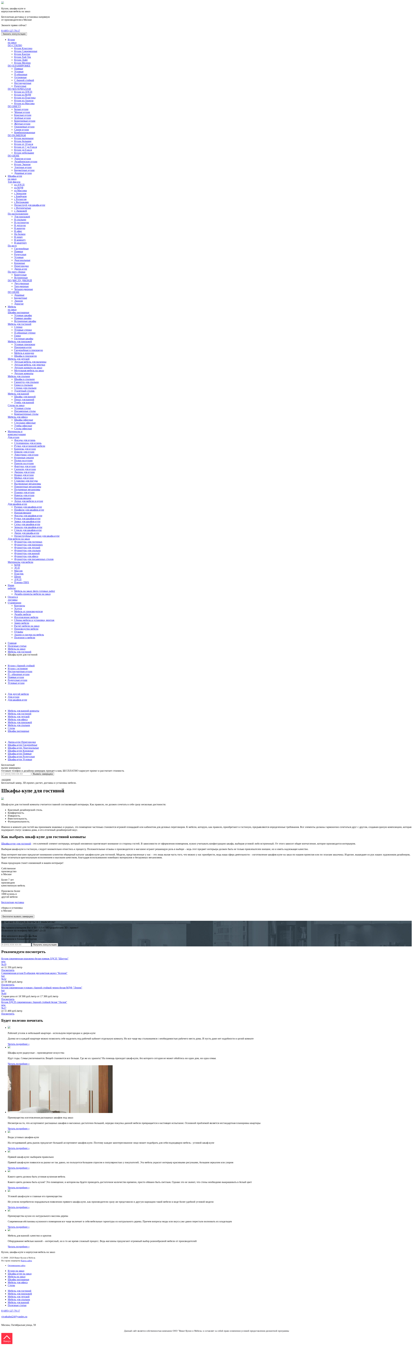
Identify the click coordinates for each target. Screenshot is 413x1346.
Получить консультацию (45, 945)
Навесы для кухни (24, 495)
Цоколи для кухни (24, 451)
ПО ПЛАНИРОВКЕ (19, 65)
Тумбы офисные (23, 425)
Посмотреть (7, 970)
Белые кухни (21, 109)
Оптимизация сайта (16, 1265)
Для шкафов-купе (17, 504)
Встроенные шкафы (25, 321)
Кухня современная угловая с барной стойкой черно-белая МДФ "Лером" (41, 987)
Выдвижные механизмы (27, 483)
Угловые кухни (16, 683)
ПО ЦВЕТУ (14, 106)
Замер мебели (21, 623)
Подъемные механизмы (27, 489)
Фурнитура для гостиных (28, 541)
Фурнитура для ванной (27, 553)
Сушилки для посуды (26, 480)
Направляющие (22, 498)
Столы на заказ (16, 405)
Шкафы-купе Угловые (20, 759)
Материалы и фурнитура (15, 688)
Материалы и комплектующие (17, 433)
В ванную (19, 228)
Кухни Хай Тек (22, 57)
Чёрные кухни (22, 112)
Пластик (19, 573)
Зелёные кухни (22, 118)
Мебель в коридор (24, 353)
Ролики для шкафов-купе (28, 507)
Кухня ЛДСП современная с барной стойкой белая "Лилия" (34, 1002)
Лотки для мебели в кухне (28, 501)
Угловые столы (22, 408)
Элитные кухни (23, 167)
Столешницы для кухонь (27, 443)
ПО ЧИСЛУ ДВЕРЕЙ (20, 280)
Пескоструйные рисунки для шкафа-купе (37, 536)
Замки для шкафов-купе (27, 521)
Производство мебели (26, 628)
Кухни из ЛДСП (23, 91)
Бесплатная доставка (12, 902)
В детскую (20, 225)
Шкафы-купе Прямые (20, 753)
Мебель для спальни (19, 376)
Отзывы (18, 631)
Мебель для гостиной (19, 324)
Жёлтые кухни (22, 123)
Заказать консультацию (14, 34)
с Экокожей (20, 210)
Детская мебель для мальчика (30, 361)
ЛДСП (17, 579)
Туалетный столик (24, 390)
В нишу (18, 237)
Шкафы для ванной (25, 396)
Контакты (19, 605)
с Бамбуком (20, 196)
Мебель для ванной (18, 393)
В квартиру (20, 242)
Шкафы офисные (23, 419)
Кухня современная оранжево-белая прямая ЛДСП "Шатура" (35, 958)
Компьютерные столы (26, 414)
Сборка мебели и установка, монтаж (34, 620)
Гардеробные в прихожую (28, 350)
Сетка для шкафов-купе (27, 524)
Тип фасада (14, 181)
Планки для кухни (24, 492)
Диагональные (22, 260)
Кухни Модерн (22, 62)
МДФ (17, 565)
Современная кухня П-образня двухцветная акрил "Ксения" (34, 973)
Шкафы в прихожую (25, 356)
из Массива (20, 190)
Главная (12, 643)
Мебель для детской (19, 359)
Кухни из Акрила (23, 100)
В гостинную (21, 222)
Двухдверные (21, 283)
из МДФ (18, 187)
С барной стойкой (24, 80)
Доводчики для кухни (26, 454)
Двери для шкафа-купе (26, 533)
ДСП (17, 567)
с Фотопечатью (22, 208)
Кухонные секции (24, 457)
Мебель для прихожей (20, 341)
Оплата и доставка (13, 598)
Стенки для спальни (25, 388)
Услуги (18, 608)
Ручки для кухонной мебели (29, 446)
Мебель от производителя (28, 611)
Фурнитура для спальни (27, 550)
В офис (18, 231)
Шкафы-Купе (8, 736)
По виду (12, 245)
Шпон (17, 576)
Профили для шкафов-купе (29, 509)
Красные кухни (22, 115)
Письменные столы (25, 411)
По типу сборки (16, 271)
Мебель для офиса (18, 417)
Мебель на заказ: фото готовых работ (34, 591)
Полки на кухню (23, 460)
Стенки (18, 327)
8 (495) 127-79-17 (10, 30)
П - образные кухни (19, 674)
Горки (17, 335)
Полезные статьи (17, 646)
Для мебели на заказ (19, 538)
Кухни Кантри (22, 54)
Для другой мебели (18, 694)
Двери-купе (20, 269)
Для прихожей (22, 216)
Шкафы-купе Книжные (21, 750)
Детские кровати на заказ (28, 367)
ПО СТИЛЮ (15, 45)
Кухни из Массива (24, 103)
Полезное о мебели (24, 637)
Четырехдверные (23, 289)
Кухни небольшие (24, 152)
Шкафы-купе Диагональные (23, 747)
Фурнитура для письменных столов (34, 559)
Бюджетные (20, 298)
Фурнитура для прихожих (28, 544)
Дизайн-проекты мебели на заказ (32, 594)
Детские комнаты (23, 373)
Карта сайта (26, 1260)
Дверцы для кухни (24, 472)
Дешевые (19, 295)
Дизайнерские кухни (25, 161)
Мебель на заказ (12, 308)
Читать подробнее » (19, 1044)
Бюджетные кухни (24, 170)
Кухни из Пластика (24, 97)
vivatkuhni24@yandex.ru (14, 1316)
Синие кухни (21, 129)
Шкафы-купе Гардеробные (22, 745)
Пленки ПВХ (21, 582)
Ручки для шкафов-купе (27, 518)
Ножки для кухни (24, 475)
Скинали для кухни (25, 469)
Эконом (18, 300)
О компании (14, 602)
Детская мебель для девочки (29, 364)
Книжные (19, 263)
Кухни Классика (23, 48)
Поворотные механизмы (27, 486)
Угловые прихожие (24, 344)
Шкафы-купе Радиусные (21, 756)
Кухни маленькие (24, 138)
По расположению (18, 213)
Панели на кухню (24, 463)
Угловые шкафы (23, 315)
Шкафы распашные (18, 312)
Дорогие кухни (22, 158)
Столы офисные (23, 428)
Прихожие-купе (23, 347)
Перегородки (21, 266)
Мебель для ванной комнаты (23, 710)
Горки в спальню (23, 385)
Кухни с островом (18, 668)
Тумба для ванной (24, 402)
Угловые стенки (23, 329)
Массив (18, 570)
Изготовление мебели (26, 617)
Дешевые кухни (23, 173)
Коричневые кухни (24, 120)
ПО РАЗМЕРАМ (17, 135)
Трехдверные (21, 286)
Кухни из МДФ (22, 94)
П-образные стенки (24, 332)
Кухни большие (22, 141)
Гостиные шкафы (23, 338)
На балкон (19, 234)
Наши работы (12, 587)
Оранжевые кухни (24, 126)
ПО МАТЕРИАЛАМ (19, 89)
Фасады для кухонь (24, 440)
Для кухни (13, 437)
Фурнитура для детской (27, 547)
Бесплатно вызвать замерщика (18, 916)
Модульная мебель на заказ (29, 370)
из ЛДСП (19, 184)
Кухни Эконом (22, 164)
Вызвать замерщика (43, 774)
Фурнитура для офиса (26, 556)
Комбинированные (24, 132)
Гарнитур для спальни (26, 382)
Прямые (18, 68)
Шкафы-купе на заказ (15, 177)
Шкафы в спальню (24, 379)
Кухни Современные (25, 51)
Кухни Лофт (21, 60)
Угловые (19, 71)
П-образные (20, 74)
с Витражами (21, 202)
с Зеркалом (20, 193)
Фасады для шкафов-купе (28, 515)
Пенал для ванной (24, 399)
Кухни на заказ (12, 41)
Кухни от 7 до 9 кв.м (25, 147)
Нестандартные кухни (20, 671)
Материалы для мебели (20, 562)
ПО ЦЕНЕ (13, 155)
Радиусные (20, 86)
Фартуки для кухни (25, 466)
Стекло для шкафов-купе (28, 530)
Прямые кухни (16, 677)
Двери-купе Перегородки (22, 742)
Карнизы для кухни (25, 448)
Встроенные (21, 277)
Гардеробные (21, 248)
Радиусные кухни (17, 680)
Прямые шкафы (22, 318)
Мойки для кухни (24, 478)
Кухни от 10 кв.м (23, 144)
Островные (20, 77)
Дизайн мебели (22, 614)
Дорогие (19, 303)
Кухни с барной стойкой (21, 665)
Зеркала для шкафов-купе (28, 527)
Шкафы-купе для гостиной (16, 843)
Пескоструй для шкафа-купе (29, 205)
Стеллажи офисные (25, 422)
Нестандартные (22, 83)
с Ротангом (20, 199)
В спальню (20, 219)
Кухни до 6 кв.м (23, 150)
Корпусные (20, 274)
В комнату (20, 239)
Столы (11, 728)
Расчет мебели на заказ (26, 626)
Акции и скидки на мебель (29, 634)
